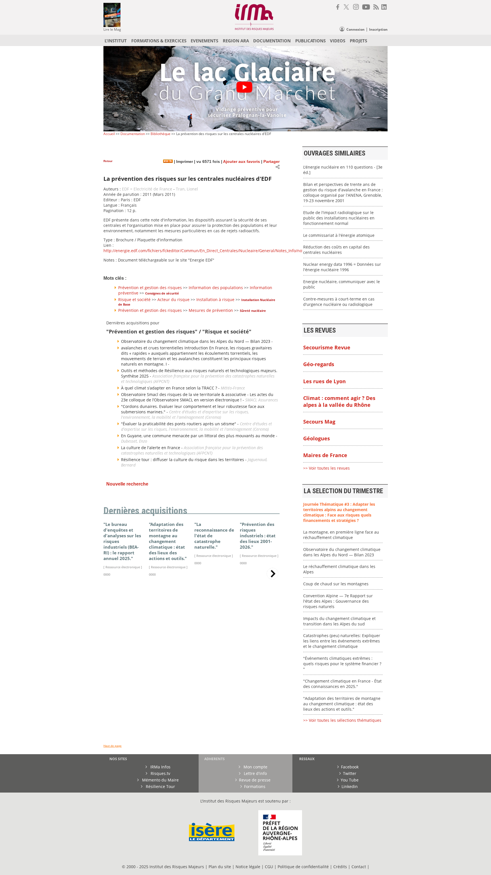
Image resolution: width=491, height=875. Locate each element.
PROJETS (358, 40)
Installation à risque (215, 299)
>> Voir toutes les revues (326, 468)
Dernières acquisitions (145, 510)
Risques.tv (159, 773)
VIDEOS (337, 40)
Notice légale (248, 866)
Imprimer (184, 161)
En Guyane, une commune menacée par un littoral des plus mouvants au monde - (199, 435)
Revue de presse (255, 780)
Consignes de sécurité (162, 293)
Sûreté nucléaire (253, 310)
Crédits (340, 866)
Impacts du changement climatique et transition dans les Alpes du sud (339, 621)
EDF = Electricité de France (147, 189)
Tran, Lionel (187, 189)
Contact (359, 866)
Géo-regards (318, 364)
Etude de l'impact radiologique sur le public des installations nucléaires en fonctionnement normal (339, 218)
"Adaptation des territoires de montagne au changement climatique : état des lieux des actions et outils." (341, 704)
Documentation (132, 133)
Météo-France (233, 388)
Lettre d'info (255, 773)
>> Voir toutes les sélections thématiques (342, 720)
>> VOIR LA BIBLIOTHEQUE (128, 647)
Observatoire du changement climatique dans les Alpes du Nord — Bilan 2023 (341, 552)
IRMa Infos (159, 767)
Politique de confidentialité (303, 866)
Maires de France (325, 455)
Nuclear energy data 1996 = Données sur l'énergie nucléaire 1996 (342, 267)
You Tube (350, 780)
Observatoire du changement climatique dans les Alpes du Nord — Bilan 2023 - (197, 341)
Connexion (355, 29)
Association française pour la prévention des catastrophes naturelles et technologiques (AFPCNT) (192, 450)
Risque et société (134, 299)
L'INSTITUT (116, 40)
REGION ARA (236, 40)
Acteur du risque (173, 299)
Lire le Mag (112, 29)
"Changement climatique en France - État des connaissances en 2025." (342, 683)
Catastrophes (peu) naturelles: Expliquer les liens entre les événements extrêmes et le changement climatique (341, 641)
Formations (254, 786)
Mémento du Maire (160, 780)
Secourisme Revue (326, 347)
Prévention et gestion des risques (150, 287)
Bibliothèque (160, 133)
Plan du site (220, 866)
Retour (108, 161)
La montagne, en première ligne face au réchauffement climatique (341, 534)
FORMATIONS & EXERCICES (158, 40)
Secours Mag (319, 421)
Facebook (350, 767)
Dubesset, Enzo (134, 441)
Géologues (316, 438)
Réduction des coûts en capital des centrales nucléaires (336, 249)
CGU (269, 866)
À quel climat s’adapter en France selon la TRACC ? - (171, 388)
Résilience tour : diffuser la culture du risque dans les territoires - (184, 459)
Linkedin (350, 786)
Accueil (109, 133)
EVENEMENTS (204, 40)
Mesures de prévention (211, 310)
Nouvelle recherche (127, 484)
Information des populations (216, 287)
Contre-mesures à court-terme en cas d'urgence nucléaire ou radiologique (339, 301)
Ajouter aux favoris (241, 161)
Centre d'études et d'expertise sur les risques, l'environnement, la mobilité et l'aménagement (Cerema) (185, 414)
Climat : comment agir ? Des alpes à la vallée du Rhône (339, 401)
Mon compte (254, 767)
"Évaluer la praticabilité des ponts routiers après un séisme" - (180, 423)
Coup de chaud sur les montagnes (336, 583)
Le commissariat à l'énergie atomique (339, 235)
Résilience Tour (160, 786)
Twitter (349, 773)
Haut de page (112, 745)
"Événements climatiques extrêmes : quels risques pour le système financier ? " (342, 664)
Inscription (378, 29)
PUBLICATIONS (310, 40)
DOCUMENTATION (272, 40)
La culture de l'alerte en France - (152, 447)
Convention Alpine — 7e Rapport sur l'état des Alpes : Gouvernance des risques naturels (338, 601)
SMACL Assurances (261, 400)
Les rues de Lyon (324, 381)
